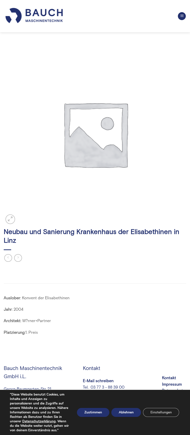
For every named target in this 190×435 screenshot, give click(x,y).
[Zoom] (10, 219)
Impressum (172, 384)
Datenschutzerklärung (39, 421)
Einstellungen (161, 412)
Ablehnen (126, 412)
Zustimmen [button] (93, 412)
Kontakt (169, 378)
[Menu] (182, 16)
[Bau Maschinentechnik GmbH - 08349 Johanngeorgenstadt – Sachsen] (35, 16)
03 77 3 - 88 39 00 (107, 387)
